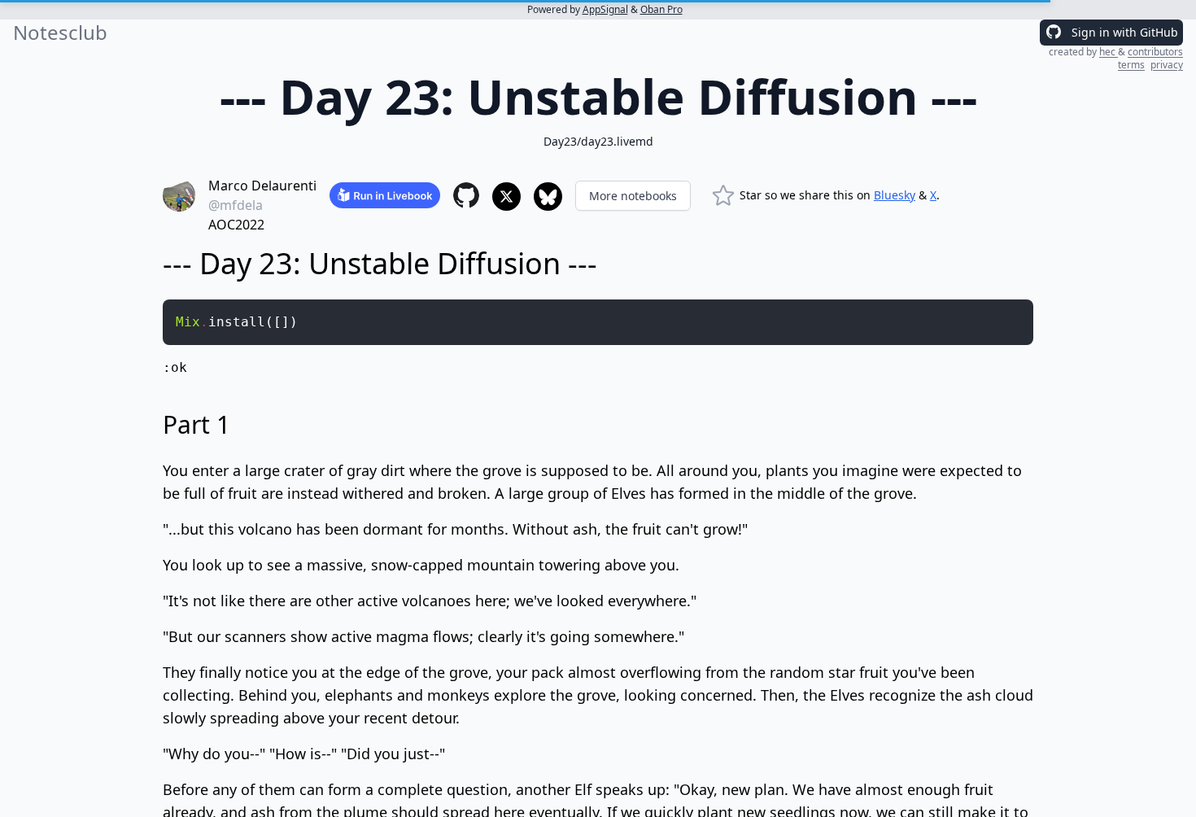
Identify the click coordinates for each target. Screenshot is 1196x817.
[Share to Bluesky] (548, 196)
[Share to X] (506, 196)
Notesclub (60, 33)
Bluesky (894, 195)
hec (1108, 52)
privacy (1166, 65)
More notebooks (633, 195)
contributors (1155, 52)
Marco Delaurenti (262, 185)
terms (1131, 65)
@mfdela (235, 205)
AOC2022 (236, 225)
